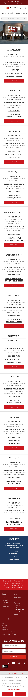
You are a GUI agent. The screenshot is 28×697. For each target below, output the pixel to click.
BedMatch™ (5, 600)
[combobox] (13, 651)
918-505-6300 (14, 437)
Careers (4, 625)
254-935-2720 (14, 397)
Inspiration (5, 629)
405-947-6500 (14, 234)
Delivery (16, 607)
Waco (13, 587)
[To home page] (12, 7)
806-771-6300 (14, 111)
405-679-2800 (14, 559)
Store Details (14, 80)
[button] (3, 8)
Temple (8, 587)
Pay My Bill (21, 3)
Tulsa (15, 581)
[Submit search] (25, 18)
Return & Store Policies (9, 634)
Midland (13, 583)
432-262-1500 (14, 151)
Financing (17, 605)
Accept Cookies (20, 694)
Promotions (5, 606)
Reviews (4, 627)
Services (17, 601)
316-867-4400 (14, 518)
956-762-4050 (14, 315)
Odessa (19, 583)
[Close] (26, 677)
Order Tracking (10, 3)
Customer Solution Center (10, 632)
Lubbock (6, 583)
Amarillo (20, 581)
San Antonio (6, 585)
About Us (17, 603)
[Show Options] (24, 651)
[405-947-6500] (21, 8)
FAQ (3, 623)
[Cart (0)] (25, 8)
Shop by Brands (7, 609)
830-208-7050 (14, 356)
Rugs (3, 604)
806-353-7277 (14, 70)
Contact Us (17, 612)
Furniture (4, 598)
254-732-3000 (14, 478)
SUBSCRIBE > (14, 657)
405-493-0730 (14, 548)
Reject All (7, 694)
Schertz (21, 585)
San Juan (14, 585)
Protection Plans (19, 609)
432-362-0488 (14, 192)
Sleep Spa (5, 602)
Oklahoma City (7, 581)
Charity (16, 614)
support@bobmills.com (14, 546)
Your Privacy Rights (14, 689)
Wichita (19, 587)
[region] (14, 686)
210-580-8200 (14, 275)
